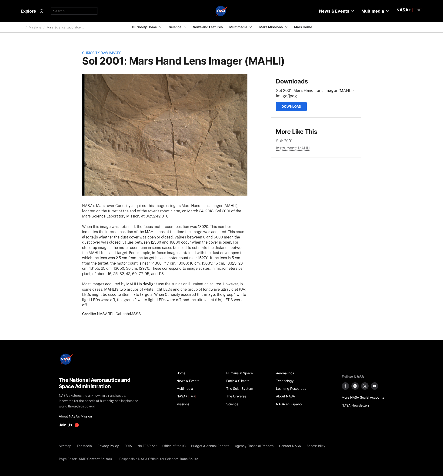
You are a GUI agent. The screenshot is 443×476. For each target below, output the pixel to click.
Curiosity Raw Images (101, 53)
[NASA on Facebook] (345, 386)
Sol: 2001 (284, 140)
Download (291, 106)
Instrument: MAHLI (293, 148)
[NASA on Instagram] (355, 386)
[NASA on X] (365, 386)
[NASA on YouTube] (374, 386)
